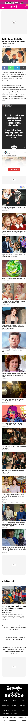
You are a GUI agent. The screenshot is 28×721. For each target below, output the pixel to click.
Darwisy (3, 612)
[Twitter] (12, 695)
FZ (3, 46)
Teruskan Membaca (14, 169)
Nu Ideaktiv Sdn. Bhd (13, 720)
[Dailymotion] (22, 695)
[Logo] (14, 6)
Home (3, 36)
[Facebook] (6, 695)
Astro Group (24, 720)
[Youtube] (19, 695)
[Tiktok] (15, 695)
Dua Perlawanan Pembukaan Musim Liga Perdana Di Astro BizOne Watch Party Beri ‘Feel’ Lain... (14, 627)
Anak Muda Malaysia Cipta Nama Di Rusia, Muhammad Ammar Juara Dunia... (14, 608)
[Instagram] (9, 695)
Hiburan (7, 36)
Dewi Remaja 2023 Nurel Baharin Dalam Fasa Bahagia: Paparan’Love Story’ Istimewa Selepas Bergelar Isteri (14, 649)
